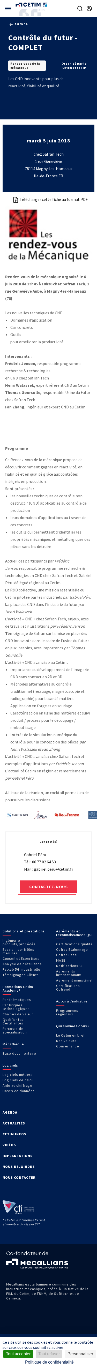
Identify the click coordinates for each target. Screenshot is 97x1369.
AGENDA (10, 1112)
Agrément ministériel (74, 980)
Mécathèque (13, 1044)
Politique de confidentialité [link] (49, 1362)
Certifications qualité (74, 944)
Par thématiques (17, 999)
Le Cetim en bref (70, 1035)
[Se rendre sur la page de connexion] (89, 8)
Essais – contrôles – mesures (20, 951)
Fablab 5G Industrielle (21, 969)
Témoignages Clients (21, 974)
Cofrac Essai (67, 955)
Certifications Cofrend (68, 987)
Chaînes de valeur (18, 1014)
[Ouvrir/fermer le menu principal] (8, 8)
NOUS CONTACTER (19, 1177)
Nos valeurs (66, 1040)
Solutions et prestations (24, 931)
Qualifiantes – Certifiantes (15, 1021)
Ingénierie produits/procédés (19, 942)
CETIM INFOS (14, 1134)
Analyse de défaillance (22, 964)
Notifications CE (70, 965)
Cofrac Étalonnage (72, 949)
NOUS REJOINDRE (19, 1166)
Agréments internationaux (68, 973)
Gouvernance (67, 1046)
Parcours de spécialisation (15, 1030)
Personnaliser (80, 1354)
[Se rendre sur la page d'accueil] (32, 4)
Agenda (21, 24)
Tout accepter (18, 1354)
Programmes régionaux (67, 1012)
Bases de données (19, 1091)
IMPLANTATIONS (18, 1155)
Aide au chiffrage (17, 1085)
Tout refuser (49, 1354)
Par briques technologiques (16, 1007)
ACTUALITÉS (14, 1123)
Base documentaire (19, 1053)
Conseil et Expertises (21, 958)
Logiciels (10, 1065)
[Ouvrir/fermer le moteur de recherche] (80, 8)
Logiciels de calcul (18, 1080)
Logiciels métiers (18, 1074)
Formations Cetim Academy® (18, 988)
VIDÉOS (9, 1145)
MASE (60, 960)
